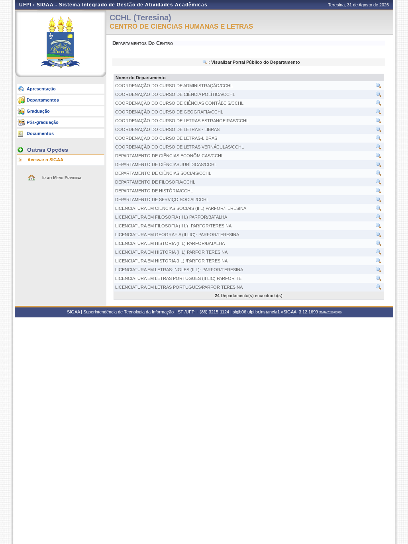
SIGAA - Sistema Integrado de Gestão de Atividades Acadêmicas (122, 5)
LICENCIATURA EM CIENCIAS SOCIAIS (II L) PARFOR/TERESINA (180, 208)
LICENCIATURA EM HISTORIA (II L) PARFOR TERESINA (171, 252)
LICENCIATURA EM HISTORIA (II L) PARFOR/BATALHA (170, 243)
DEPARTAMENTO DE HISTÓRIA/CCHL (154, 190)
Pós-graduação (43, 122)
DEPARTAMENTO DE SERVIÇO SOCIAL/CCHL (162, 199)
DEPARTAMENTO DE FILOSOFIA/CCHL (155, 182)
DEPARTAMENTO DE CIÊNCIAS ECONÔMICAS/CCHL (169, 155)
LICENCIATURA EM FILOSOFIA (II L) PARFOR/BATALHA (171, 217)
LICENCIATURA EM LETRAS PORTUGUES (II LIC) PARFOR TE (178, 278)
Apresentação (41, 88)
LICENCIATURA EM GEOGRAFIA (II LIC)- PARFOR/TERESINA (177, 234)
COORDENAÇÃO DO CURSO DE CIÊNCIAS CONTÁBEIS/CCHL (179, 103)
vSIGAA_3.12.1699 (299, 311)
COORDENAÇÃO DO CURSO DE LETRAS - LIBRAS (167, 129)
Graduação (38, 111)
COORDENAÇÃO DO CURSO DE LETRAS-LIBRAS (166, 138)
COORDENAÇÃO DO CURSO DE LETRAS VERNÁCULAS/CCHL (179, 147)
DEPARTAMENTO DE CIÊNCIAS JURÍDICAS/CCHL (166, 164)
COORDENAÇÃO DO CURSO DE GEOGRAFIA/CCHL (169, 112)
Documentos (40, 133)
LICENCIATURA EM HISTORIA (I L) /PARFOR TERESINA (171, 260)
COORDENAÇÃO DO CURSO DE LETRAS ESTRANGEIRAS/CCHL (182, 120)
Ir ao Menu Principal (62, 177)
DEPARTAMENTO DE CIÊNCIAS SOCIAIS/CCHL (163, 173)
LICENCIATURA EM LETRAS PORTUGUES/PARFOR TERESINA (179, 287)
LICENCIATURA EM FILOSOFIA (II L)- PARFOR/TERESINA (173, 225)
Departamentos (43, 100)
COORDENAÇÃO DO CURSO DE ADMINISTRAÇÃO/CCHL (174, 85)
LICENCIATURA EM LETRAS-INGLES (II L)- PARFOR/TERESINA (179, 269)
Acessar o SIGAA (45, 159)
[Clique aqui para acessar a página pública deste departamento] (378, 87)
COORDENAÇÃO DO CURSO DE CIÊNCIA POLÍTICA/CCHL (175, 94)
